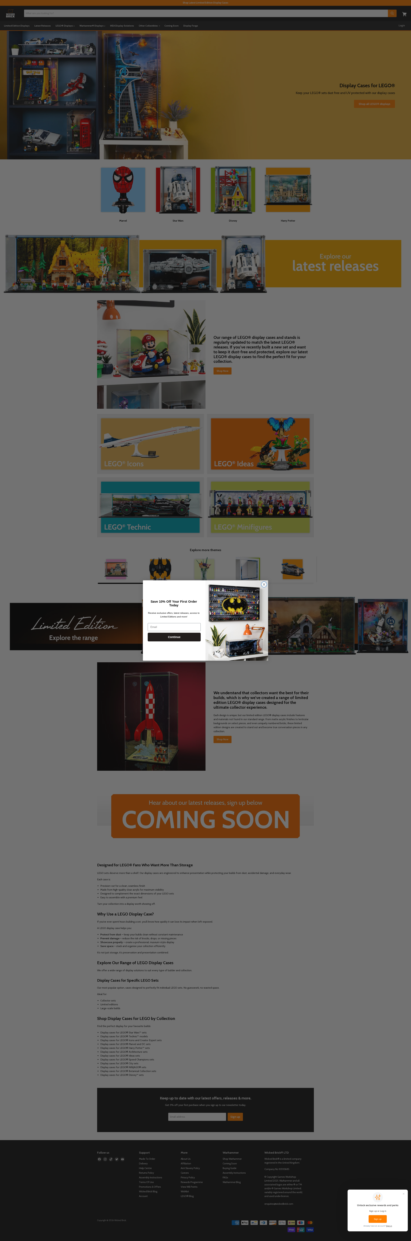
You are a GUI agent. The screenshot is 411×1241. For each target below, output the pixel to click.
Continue (174, 637)
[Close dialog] (264, 584)
